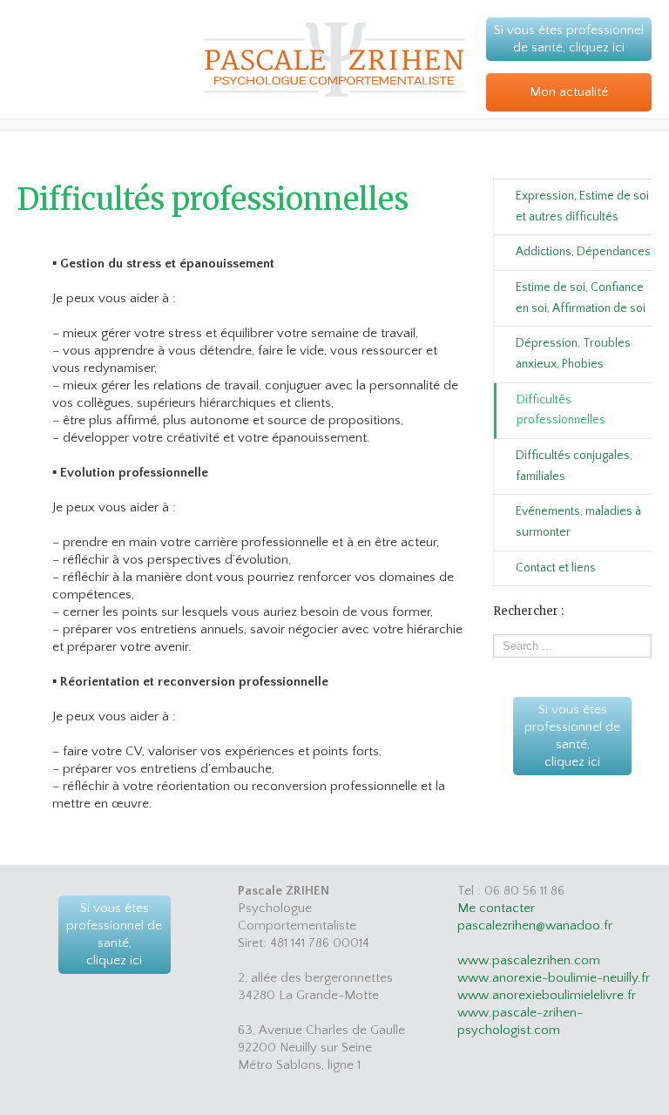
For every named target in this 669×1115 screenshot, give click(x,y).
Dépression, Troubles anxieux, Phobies (573, 353)
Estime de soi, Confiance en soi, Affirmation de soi (580, 297)
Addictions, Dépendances (583, 252)
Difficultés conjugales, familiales (574, 466)
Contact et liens (556, 568)
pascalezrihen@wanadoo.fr (534, 925)
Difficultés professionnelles (561, 410)
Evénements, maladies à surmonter (578, 521)
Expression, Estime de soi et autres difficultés (582, 206)
